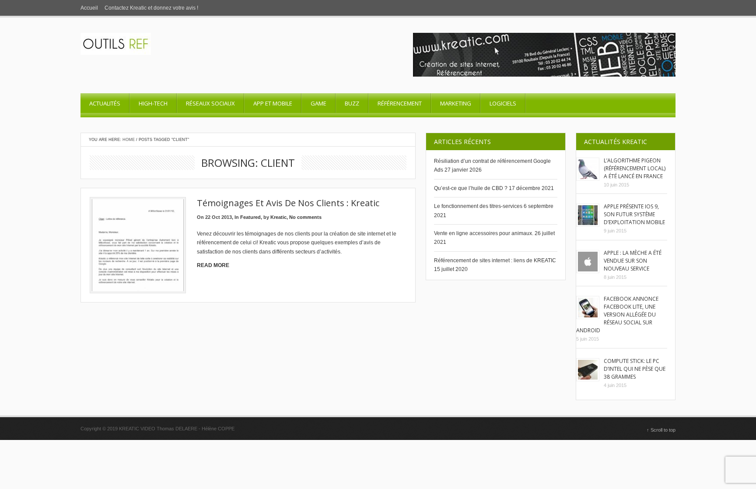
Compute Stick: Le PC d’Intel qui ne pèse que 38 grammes (634, 368)
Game (318, 103)
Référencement (400, 103)
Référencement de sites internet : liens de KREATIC (495, 260)
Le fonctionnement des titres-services (478, 206)
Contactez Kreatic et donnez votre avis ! (151, 8)
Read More (213, 265)
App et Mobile (272, 103)
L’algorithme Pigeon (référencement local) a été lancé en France (634, 168)
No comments (305, 217)
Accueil (89, 8)
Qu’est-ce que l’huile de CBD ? (471, 188)
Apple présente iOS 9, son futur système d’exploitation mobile (634, 214)
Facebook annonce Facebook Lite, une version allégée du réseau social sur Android (617, 314)
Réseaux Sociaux (210, 103)
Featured (250, 217)
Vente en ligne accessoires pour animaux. (483, 233)
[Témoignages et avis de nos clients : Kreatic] (138, 245)
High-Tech (153, 103)
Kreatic (278, 217)
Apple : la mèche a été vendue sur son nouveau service (633, 260)
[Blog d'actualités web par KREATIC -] (115, 53)
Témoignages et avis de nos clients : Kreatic (288, 203)
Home (128, 139)
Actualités (104, 103)
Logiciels (503, 103)
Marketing (455, 103)
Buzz (352, 103)
